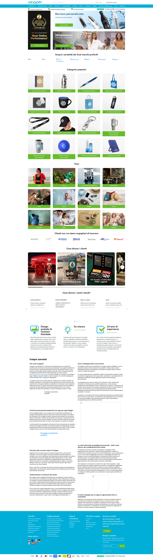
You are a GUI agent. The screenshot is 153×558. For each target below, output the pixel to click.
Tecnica (71, 527)
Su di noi (88, 519)
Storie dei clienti (91, 523)
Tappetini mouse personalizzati (39, 112)
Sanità (64, 206)
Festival (113, 227)
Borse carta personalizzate (89, 112)
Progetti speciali (51, 534)
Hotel (39, 206)
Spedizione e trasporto (34, 526)
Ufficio (64, 227)
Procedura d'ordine (33, 528)
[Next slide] (122, 267)
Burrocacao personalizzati (89, 156)
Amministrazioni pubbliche (89, 185)
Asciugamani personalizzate (55, 521)
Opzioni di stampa (74, 521)
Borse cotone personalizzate (114, 91)
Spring (64, 185)
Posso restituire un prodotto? (33, 531)
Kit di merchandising (53, 536)
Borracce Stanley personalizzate (114, 134)
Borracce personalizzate (64, 91)
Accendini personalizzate (54, 519)
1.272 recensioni (120, 9)
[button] (126, 239)
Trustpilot (109, 9)
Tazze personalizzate (64, 112)
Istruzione (39, 227)
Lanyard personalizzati (39, 133)
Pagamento (31, 524)
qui (69, 495)
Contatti (107, 531)
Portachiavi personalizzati (89, 133)
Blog (87, 521)
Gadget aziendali (53, 516)
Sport (39, 185)
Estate (114, 206)
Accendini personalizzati (114, 112)
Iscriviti (122, 546)
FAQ (87, 528)
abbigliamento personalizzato (38, 374)
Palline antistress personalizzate (64, 156)
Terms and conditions (34, 519)
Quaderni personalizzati (39, 91)
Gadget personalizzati (113, 156)
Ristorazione (113, 185)
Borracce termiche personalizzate (39, 156)
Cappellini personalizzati (64, 133)
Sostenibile (89, 227)
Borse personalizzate (53, 523)
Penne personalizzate (89, 91)
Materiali (72, 523)
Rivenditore (89, 526)
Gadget (89, 206)
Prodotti (71, 525)
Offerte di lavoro (91, 524)
